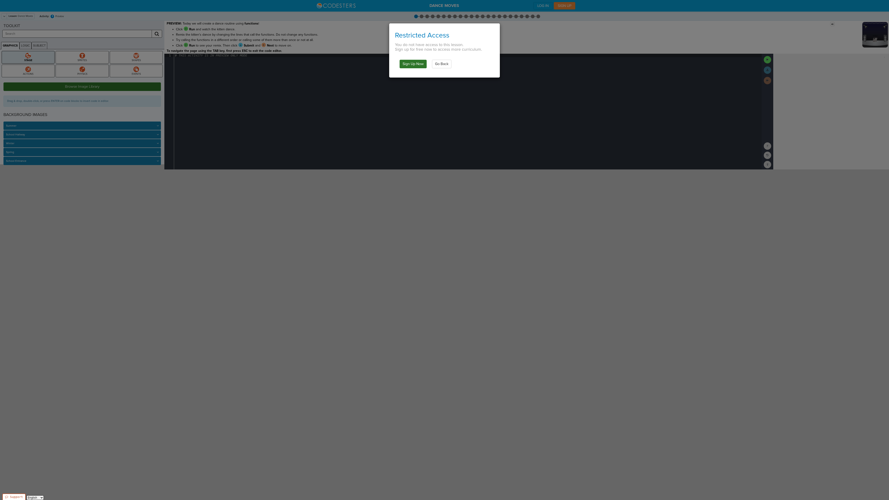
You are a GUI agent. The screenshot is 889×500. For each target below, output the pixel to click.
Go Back (441, 64)
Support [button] (16, 497)
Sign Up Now (413, 64)
